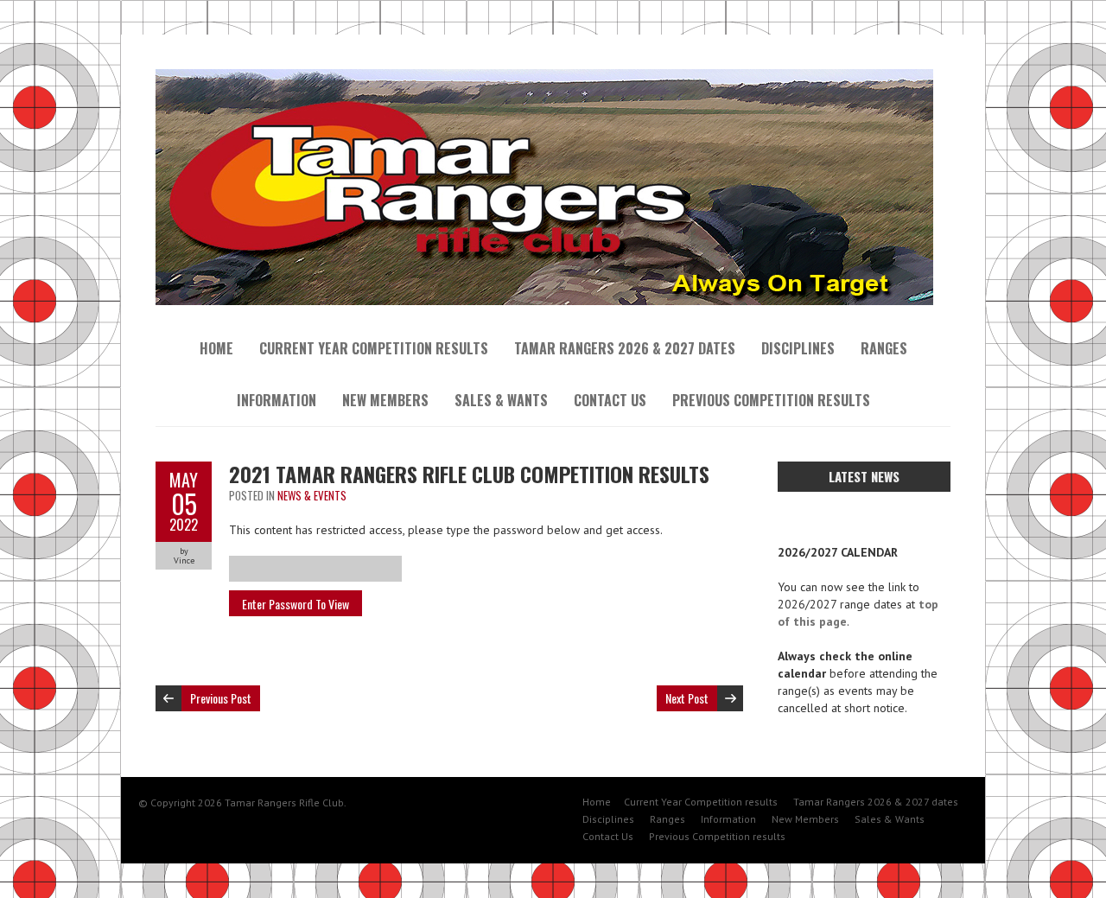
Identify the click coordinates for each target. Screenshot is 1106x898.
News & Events (311, 495)
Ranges (884, 348)
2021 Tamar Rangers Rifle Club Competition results (469, 473)
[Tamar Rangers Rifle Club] (544, 78)
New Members (385, 400)
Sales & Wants (501, 400)
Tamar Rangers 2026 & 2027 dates (624, 348)
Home (216, 348)
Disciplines (798, 348)
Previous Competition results (771, 400)
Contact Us (610, 400)
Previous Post (220, 698)
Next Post (687, 698)
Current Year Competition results (373, 348)
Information (276, 400)
